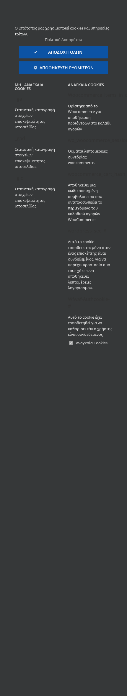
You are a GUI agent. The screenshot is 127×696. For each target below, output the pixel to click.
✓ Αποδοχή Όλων (63, 52)
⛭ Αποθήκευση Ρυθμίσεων (64, 68)
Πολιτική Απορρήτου (63, 39)
